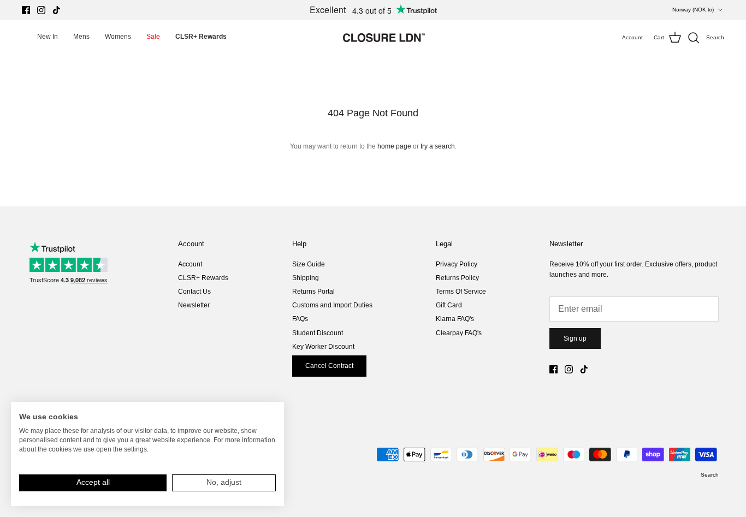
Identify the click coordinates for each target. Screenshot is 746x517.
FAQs (300, 319)
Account (190, 264)
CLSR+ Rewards (203, 278)
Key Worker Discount (323, 346)
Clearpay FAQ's (459, 333)
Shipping (305, 278)
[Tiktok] (56, 10)
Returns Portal (313, 291)
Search (710, 475)
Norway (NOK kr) (693, 10)
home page (394, 146)
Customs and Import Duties (332, 305)
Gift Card (449, 305)
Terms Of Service (461, 291)
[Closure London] (384, 37)
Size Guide (308, 264)
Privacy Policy (456, 264)
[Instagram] (41, 10)
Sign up (575, 338)
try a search (438, 146)
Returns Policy (457, 278)
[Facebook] (26, 10)
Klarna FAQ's (455, 319)
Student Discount (317, 333)
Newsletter (194, 305)
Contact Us (194, 291)
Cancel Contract (329, 366)
